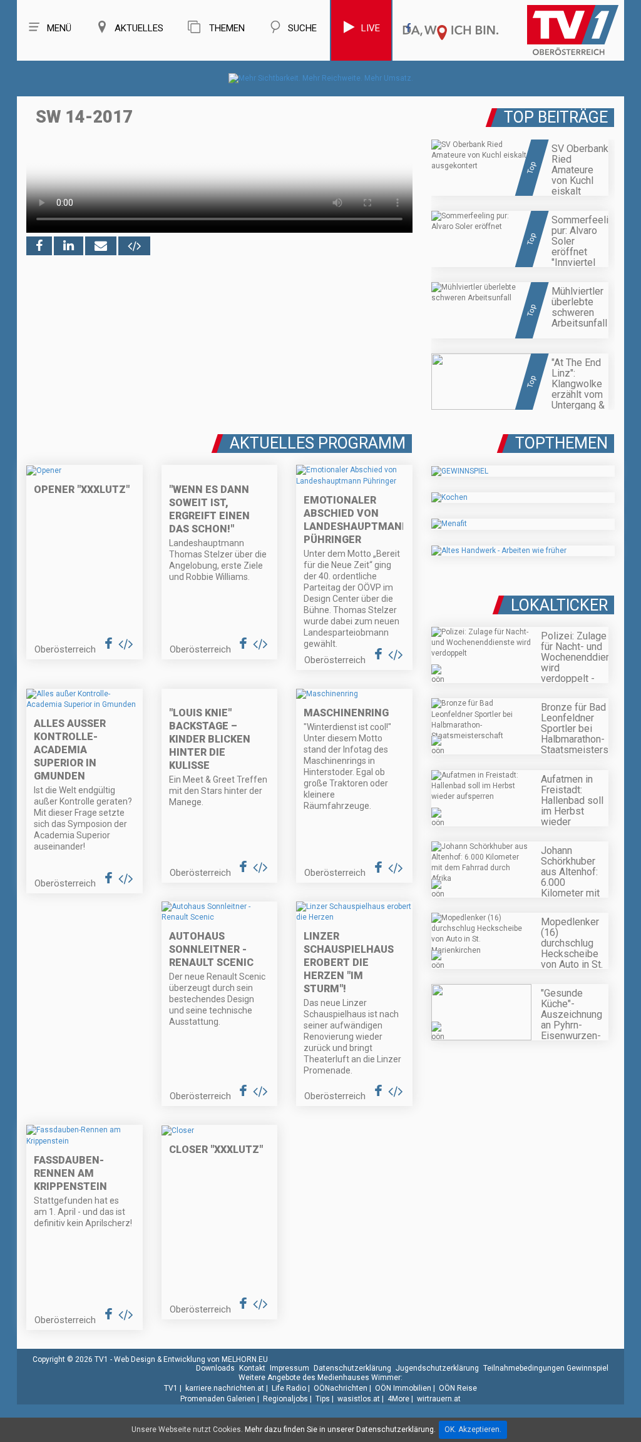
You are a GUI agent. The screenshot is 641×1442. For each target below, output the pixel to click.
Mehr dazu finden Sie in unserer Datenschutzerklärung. (340, 1429)
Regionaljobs (285, 1398)
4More (398, 1398)
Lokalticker (559, 605)
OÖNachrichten (340, 1388)
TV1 (171, 1388)
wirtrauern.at (439, 1398)
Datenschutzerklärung (352, 1368)
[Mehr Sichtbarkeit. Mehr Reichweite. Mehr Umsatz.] (320, 78)
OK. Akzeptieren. (472, 1429)
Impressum (289, 1368)
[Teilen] (100, 245)
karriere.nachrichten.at (224, 1388)
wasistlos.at (358, 1398)
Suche (302, 28)
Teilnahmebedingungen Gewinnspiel (545, 1368)
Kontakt (252, 1368)
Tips (322, 1398)
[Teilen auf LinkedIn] (68, 245)
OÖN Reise (458, 1388)
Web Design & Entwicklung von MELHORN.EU (191, 1359)
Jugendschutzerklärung (437, 1368)
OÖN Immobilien (403, 1388)
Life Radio (289, 1388)
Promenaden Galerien (217, 1398)
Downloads (215, 1368)
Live (370, 28)
